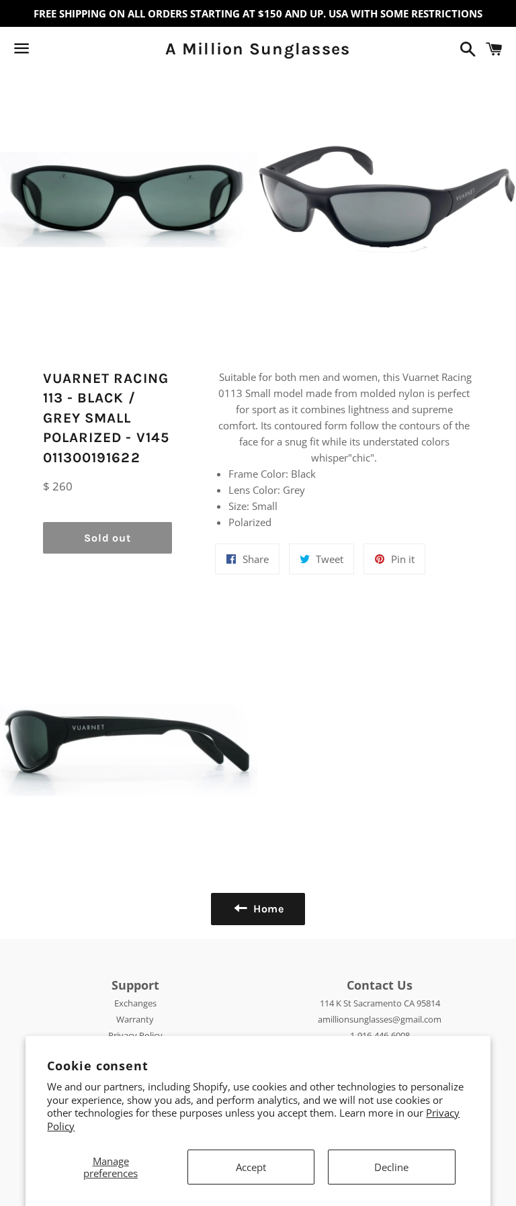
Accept (251, 1167)
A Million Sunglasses (257, 48)
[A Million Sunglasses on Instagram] (69, 51)
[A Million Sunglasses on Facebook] (45, 51)
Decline (391, 1167)
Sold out (107, 537)
